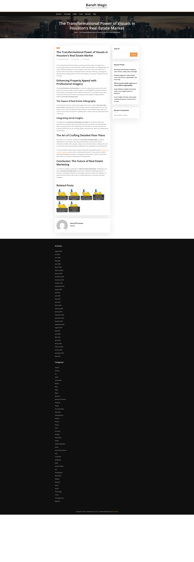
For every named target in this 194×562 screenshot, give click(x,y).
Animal (57, 367)
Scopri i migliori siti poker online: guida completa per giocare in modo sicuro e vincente (125, 99)
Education (88, 14)
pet (56, 469)
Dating (57, 406)
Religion (57, 479)
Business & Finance (60, 399)
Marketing (58, 460)
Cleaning (57, 402)
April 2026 (58, 264)
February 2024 (59, 347)
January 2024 (58, 350)
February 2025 (59, 308)
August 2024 (58, 327)
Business (58, 14)
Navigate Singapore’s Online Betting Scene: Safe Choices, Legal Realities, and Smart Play (125, 77)
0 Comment (86, 59)
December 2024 (59, 315)
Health (75, 14)
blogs (56, 390)
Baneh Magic (96, 5)
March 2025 (58, 305)
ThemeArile (115, 511)
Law (56, 453)
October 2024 (59, 321)
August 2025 (58, 289)
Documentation (59, 409)
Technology (67, 14)
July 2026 (57, 254)
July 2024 (57, 331)
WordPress (96, 511)
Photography (58, 472)
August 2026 (58, 251)
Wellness (57, 501)
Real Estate (58, 476)
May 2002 (57, 356)
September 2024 (59, 324)
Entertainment (59, 415)
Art (56, 374)
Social (56, 485)
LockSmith (58, 457)
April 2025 (58, 302)
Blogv (56, 393)
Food (56, 428)
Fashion (57, 418)
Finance (57, 422)
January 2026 (58, 273)
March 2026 (58, 267)
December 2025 (59, 277)
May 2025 (57, 299)
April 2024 (58, 340)
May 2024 (57, 337)
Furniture (57, 431)
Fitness (57, 425)
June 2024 (57, 334)
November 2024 (59, 318)
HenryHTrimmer (63, 59)
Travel (81, 14)
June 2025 (57, 296)
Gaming (57, 434)
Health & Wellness (60, 444)
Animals (57, 371)
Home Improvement (61, 450)
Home (75, 32)
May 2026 (57, 261)
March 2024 (58, 343)
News (56, 463)
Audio (56, 377)
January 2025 (58, 312)
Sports (57, 488)
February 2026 (59, 270)
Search (117, 48)
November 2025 (59, 280)
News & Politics (59, 466)
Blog (94, 14)
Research (57, 482)
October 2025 (59, 283)
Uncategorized (59, 498)
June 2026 (57, 257)
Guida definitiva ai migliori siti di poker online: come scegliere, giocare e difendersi (125, 91)
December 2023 (59, 353)
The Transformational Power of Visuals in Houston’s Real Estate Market (99, 32)
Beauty (57, 383)
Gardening (58, 437)
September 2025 (59, 286)
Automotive (58, 380)
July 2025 (57, 292)
